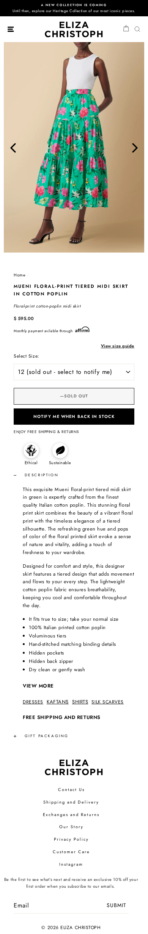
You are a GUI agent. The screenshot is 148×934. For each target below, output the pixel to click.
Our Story (71, 827)
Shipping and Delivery (71, 802)
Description (40, 475)
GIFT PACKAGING (47, 736)
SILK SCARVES (107, 702)
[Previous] (13, 147)
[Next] (135, 147)
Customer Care (71, 852)
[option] (74, 8)
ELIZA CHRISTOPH (74, 29)
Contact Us (71, 789)
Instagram (71, 864)
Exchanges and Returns (71, 815)
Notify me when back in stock (74, 416)
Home (19, 275)
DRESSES (33, 702)
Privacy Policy (71, 839)
